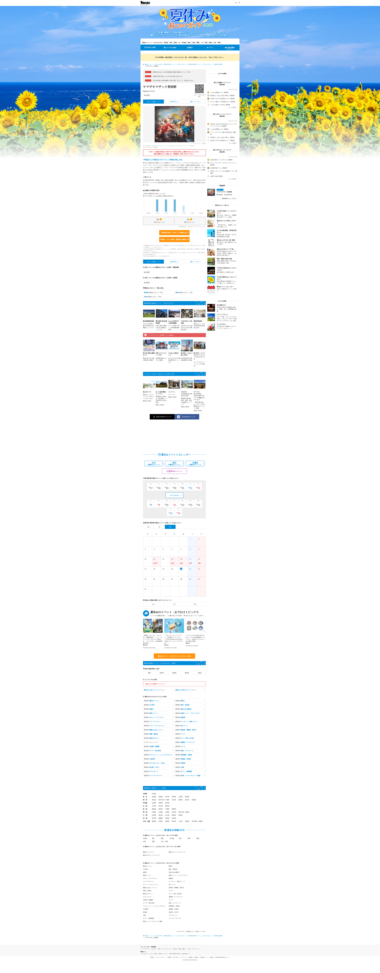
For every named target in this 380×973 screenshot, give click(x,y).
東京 (179, 42)
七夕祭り (146, 869)
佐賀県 (161, 821)
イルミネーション (196, 949)
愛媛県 (161, 818)
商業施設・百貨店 (174, 906)
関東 (175, 42)
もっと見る (232, 107)
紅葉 (189, 949)
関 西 (145, 812)
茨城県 (194, 800)
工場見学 (146, 909)
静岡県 (174, 673)
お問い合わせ (176, 957)
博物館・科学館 (173, 909)
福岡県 (154, 821)
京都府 (161, 812)
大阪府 (154, 812)
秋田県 (174, 797)
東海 (189, 42)
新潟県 (167, 803)
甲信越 (184, 42)
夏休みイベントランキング (177, 852)
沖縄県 (200, 821)
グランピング (147, 897)
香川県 (154, 818)
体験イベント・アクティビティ (178, 875)
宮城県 (154, 797)
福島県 (187, 797)
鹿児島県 (194, 821)
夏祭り (191, 47)
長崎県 (167, 821)
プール (210, 47)
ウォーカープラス (145, 949)
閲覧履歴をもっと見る (229, 198)
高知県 (174, 818)
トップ (153, 102)
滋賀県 (187, 812)
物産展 (171, 878)
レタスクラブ (144, 953)
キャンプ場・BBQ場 (175, 894)
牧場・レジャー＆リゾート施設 (152, 921)
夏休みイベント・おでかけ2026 (152, 42)
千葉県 (167, 800)
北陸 (193, 42)
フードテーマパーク (175, 918)
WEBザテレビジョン (163, 953)
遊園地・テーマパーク (176, 897)
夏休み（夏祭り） (182, 949)
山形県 (180, 797)
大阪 (202, 42)
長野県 (161, 803)
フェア (171, 891)
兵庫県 (167, 812)
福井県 (167, 806)
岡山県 (161, 815)
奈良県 (174, 812)
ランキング (154, 690)
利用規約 (152, 957)
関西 (198, 42)
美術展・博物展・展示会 (176, 887)
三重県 (199, 673)
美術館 (147, 95)
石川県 (154, 806)
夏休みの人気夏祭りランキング (155, 684)
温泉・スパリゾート (175, 903)
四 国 (145, 818)
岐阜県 (162, 673)
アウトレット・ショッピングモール (154, 906)
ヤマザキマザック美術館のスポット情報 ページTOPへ (191, 931)
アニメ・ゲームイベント (150, 884)
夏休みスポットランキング (151, 855)
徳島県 (167, 818)
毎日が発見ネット (186, 953)
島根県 (180, 815)
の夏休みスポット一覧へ (153, 292)
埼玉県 (174, 800)
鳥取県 (174, 815)
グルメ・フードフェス (150, 878)
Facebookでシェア (188, 417)
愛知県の (151, 701)
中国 (205, 42)
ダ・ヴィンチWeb (153, 953)
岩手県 (167, 797)
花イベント (172, 884)
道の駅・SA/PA (173, 912)
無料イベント (147, 875)
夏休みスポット (148, 894)
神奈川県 (161, 800)
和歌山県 (181, 812)
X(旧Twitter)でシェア (163, 417)
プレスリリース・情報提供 (187, 957)
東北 (171, 42)
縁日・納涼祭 (173, 869)
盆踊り (145, 872)
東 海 (145, 809)
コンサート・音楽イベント (177, 881)
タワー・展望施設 (148, 918)
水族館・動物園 (148, 900)
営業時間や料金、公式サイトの (174, 233)
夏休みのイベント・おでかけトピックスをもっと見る (174, 656)
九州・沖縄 (216, 42)
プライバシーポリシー (161, 957)
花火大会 (175, 949)
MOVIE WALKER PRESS (174, 953)
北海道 (166, 42)
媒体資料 (196, 957)
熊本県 (174, 821)
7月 (174, 604)
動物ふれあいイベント (150, 887)
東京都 (154, 800)
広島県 (154, 815)
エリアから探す (171, 47)
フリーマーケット (148, 881)
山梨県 (154, 803)
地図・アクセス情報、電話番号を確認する (175, 239)
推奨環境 (169, 957)
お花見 (159, 949)
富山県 (161, 806)
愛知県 (146, 91)
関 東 (145, 800)
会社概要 (211, 957)
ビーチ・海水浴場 (148, 903)
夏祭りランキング (148, 852)
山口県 (167, 815)
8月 (195, 604)
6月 (153, 604)
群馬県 (180, 800)
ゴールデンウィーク (166, 949)
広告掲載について (204, 957)
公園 (144, 915)
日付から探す (151, 47)
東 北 (145, 797)
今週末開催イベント (231, 48)
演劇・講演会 (147, 891)
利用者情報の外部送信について (222, 957)
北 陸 (145, 806)
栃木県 (187, 800)
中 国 (145, 815)
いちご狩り (153, 949)
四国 (210, 42)
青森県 (161, 797)
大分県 (180, 821)
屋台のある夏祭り (174, 872)
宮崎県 (187, 821)
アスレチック (173, 915)
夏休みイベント (148, 866)
